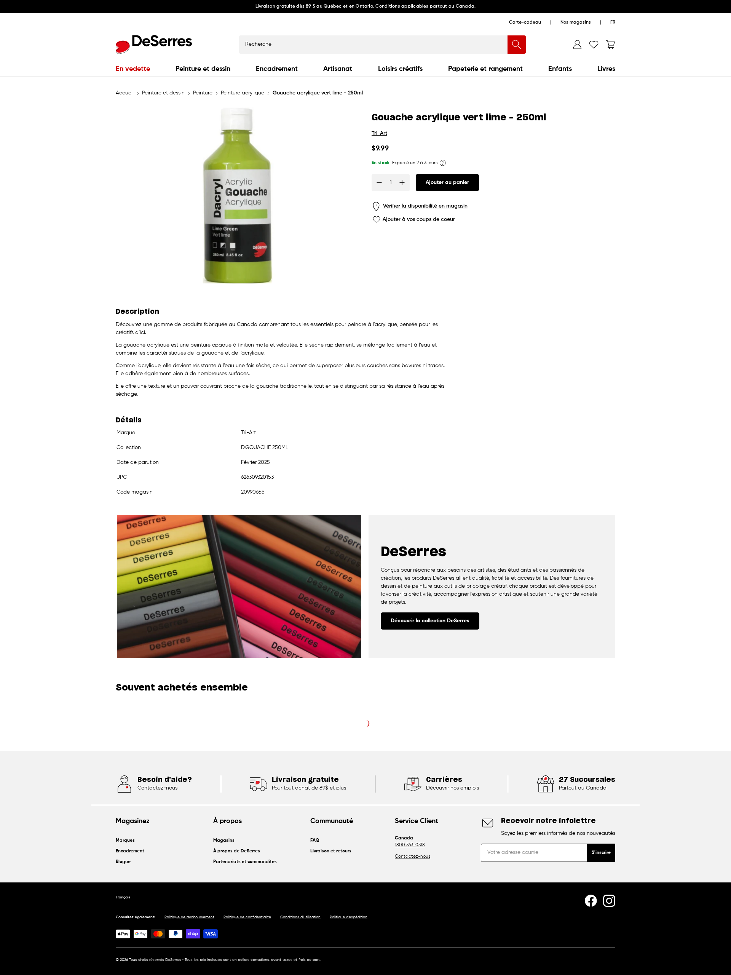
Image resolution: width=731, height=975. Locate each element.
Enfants (560, 69)
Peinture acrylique (242, 93)
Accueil (125, 93)
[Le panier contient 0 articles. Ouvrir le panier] (610, 44)
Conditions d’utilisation (300, 917)
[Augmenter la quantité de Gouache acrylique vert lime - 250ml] (402, 182)
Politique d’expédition (348, 917)
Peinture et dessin (203, 69)
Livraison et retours (330, 851)
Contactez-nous (412, 856)
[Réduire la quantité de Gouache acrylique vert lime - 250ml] (379, 182)
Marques (125, 840)
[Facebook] (591, 901)
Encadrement (277, 69)
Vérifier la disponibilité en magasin (425, 206)
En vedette (133, 69)
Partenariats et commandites (245, 862)
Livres (606, 69)
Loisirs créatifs (400, 69)
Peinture (202, 93)
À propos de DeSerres (236, 851)
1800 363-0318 (410, 845)
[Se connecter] (577, 44)
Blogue (123, 862)
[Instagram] (609, 901)
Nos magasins (575, 22)
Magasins (224, 840)
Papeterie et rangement (485, 69)
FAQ (314, 840)
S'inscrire (601, 852)
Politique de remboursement (189, 917)
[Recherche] (517, 44)
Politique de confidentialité (247, 917)
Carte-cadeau (525, 22)
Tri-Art (379, 133)
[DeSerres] (154, 44)
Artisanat (337, 69)
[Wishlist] (594, 44)
